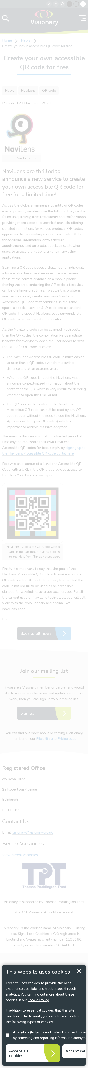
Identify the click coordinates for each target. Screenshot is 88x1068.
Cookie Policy (38, 1000)
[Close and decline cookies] (79, 971)
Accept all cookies (18, 1053)
